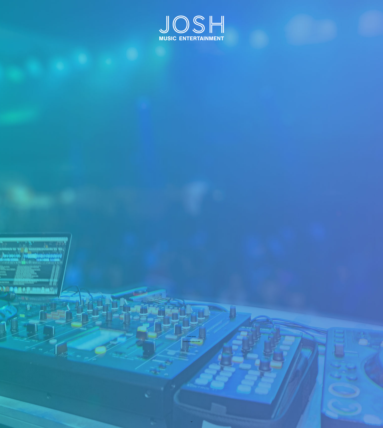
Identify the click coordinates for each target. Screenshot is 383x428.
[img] (191, 214)
